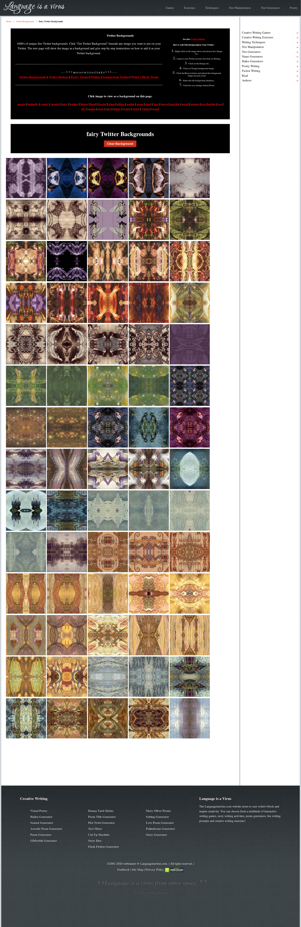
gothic (131, 104)
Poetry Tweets (79, 77)
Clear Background (120, 143)
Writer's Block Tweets (144, 77)
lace (156, 104)
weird (136, 109)
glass (112, 104)
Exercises (189, 8)
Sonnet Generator (41, 822)
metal (185, 104)
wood (155, 109)
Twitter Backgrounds (32, 77)
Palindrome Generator (160, 828)
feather (73, 104)
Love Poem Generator (160, 822)
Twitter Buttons (198, 39)
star (108, 109)
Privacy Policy (154, 869)
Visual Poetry (39, 811)
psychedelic (208, 104)
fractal (102, 104)
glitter (120, 104)
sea (220, 104)
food (93, 104)
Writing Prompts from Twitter (109, 77)
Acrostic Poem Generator (46, 828)
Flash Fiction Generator (103, 846)
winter (146, 109)
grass (140, 104)
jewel (148, 104)
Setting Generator (157, 816)
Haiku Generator (41, 816)
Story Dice (94, 840)
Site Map (137, 869)
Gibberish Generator (43, 840)
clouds (55, 104)
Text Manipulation (240, 8)
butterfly (33, 104)
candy (45, 104)
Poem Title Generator (102, 816)
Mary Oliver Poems (158, 811)
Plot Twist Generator (101, 822)
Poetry (294, 8)
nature (195, 104)
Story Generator (156, 834)
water (126, 109)
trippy (117, 109)
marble (174, 104)
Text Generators (270, 8)
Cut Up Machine (98, 834)
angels (21, 104)
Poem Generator (40, 834)
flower (84, 104)
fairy (64, 104)
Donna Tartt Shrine (101, 811)
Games (170, 8)
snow (100, 109)
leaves (164, 104)
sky (83, 109)
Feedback (123, 869)
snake (91, 109)
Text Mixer (95, 828)
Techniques (212, 8)
